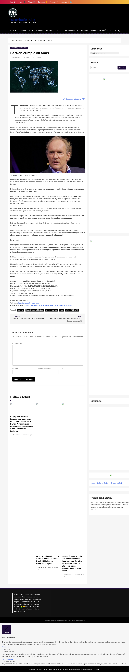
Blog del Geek (26, 30)
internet (20, 310)
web (61, 310)
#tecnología (24, 599)
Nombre (15, 369)
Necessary (7, 649)
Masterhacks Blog (22, 20)
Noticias (13, 30)
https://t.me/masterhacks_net (28, 303)
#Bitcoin (21, 594)
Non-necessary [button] (7, 659)
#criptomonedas (35, 599)
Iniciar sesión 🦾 (66, 2)
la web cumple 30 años (34, 310)
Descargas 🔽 (42, 2)
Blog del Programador (67, 30)
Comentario (17, 344)
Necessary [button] (6, 647)
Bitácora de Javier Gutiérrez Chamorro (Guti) (106, 483)
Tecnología (23, 48)
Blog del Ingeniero (45, 30)
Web (62, 369)
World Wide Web (72, 310)
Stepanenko (16, 57)
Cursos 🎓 (22, 2)
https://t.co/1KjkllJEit (32, 606)
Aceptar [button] (96, 669)
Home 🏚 (12, 2)
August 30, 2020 (20, 611)
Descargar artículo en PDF (75, 99)
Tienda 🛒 (31, 2)
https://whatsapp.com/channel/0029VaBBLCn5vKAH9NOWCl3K (49, 305)
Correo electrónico (44, 369)
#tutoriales (25, 597)
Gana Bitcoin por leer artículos (96, 30)
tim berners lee (51, 310)
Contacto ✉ (54, 2)
